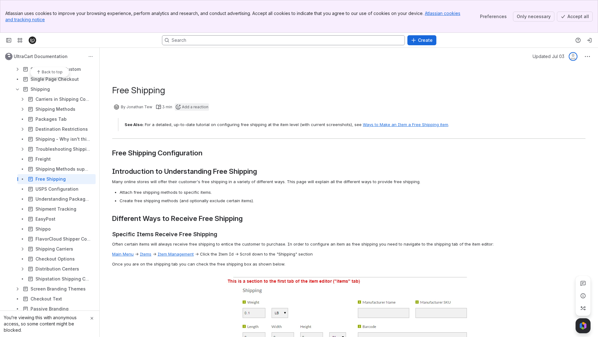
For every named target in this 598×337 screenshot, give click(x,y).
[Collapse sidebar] (9, 40)
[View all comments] (583, 283)
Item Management (176, 254)
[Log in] (589, 40)
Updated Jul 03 (548, 56)
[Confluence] (32, 40)
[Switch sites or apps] (20, 40)
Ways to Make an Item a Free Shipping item (405, 124)
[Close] (92, 318)
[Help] (578, 40)
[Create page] (583, 308)
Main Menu (123, 254)
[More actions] (90, 56)
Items (145, 254)
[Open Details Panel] (583, 296)
